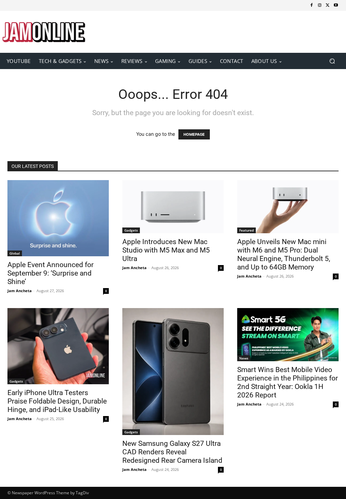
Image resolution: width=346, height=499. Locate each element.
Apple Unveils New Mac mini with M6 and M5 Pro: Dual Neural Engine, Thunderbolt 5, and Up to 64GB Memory (283, 254)
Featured (246, 230)
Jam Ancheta (19, 290)
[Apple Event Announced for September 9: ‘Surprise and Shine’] (58, 218)
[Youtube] (336, 5)
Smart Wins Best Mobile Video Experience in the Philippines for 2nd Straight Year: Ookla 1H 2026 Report (287, 382)
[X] (328, 5)
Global (14, 253)
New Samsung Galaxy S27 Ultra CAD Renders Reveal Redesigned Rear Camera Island (172, 451)
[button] (332, 61)
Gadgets (131, 230)
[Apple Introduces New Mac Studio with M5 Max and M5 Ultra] (173, 206)
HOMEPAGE (194, 134)
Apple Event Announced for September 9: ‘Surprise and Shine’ (50, 273)
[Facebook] (311, 5)
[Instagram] (320, 5)
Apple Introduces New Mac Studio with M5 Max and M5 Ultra (166, 250)
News (243, 358)
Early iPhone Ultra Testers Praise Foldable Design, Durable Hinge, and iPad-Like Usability (57, 401)
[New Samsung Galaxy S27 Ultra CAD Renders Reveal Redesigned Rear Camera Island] (173, 371)
